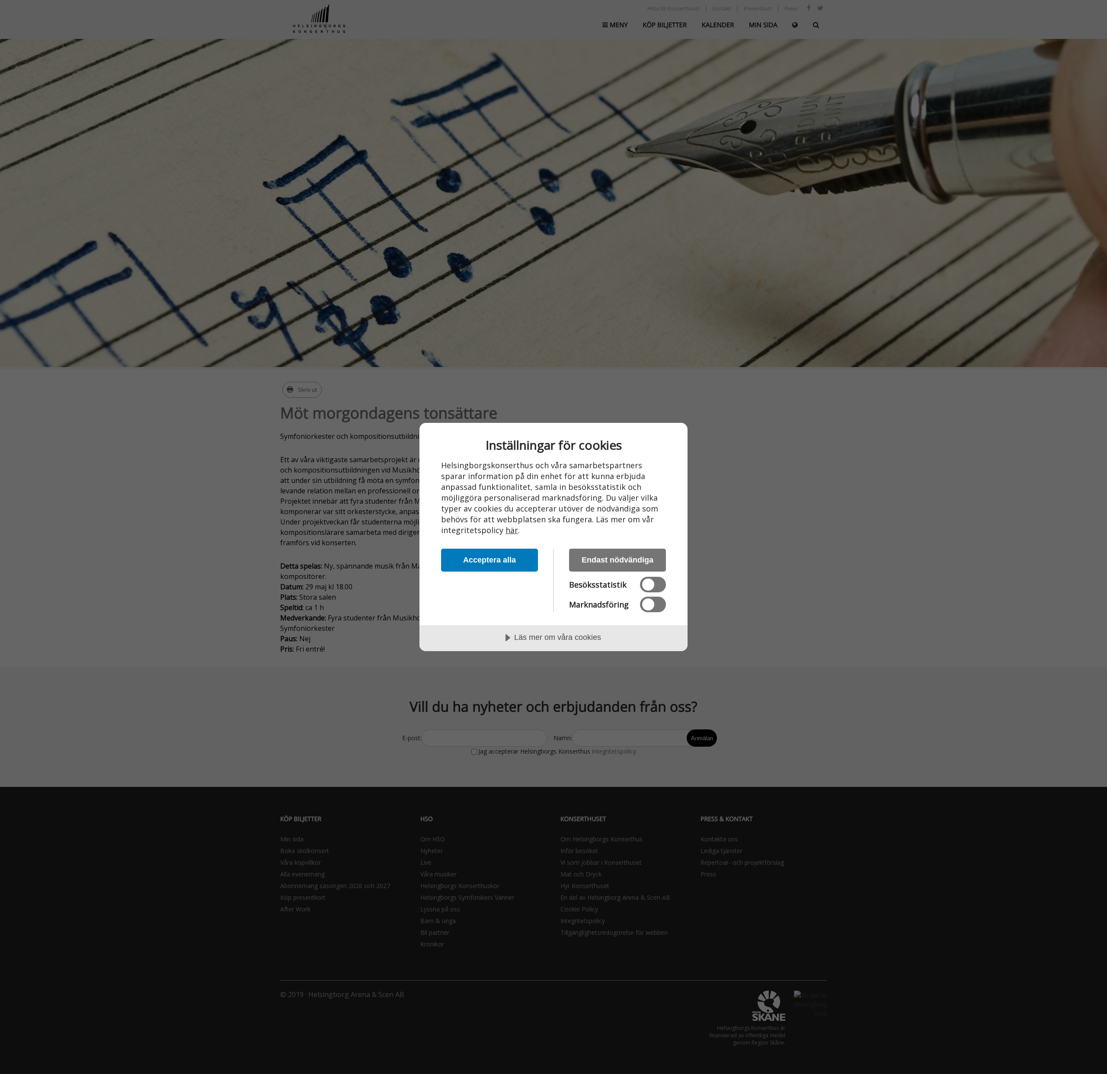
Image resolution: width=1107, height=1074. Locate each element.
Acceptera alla (489, 560)
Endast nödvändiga (617, 560)
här (512, 530)
